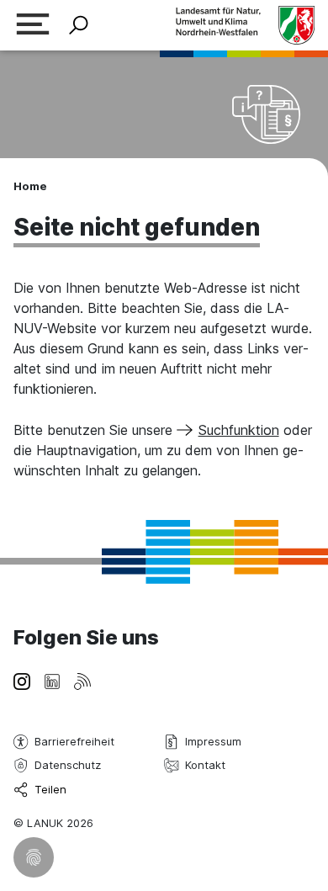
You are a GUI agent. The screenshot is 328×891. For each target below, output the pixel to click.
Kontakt (205, 765)
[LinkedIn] (52, 680)
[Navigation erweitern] (32, 25)
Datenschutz (67, 765)
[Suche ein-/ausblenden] (78, 25)
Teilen (50, 789)
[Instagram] (21, 680)
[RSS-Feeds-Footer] (82, 680)
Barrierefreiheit (74, 741)
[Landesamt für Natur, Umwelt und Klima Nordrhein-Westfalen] (245, 25)
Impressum (213, 741)
